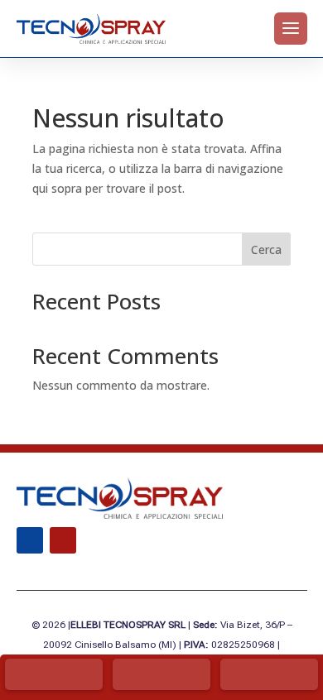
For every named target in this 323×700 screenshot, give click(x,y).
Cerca (266, 249)
